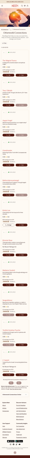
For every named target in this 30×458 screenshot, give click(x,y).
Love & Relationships (21, 408)
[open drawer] (2, 6)
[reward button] (25, 6)
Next (19, 383)
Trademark (19, 434)
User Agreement (20, 429)
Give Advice (5, 434)
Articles (4, 408)
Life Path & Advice (21, 411)
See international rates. (15, 389)
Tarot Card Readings (21, 414)
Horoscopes (5, 411)
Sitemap (4, 437)
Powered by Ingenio (21, 437)
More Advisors (20, 419)
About (4, 405)
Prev (11, 383)
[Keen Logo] (15, 6)
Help (3, 426)
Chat (22, 75)
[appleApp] (11, 442)
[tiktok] (16, 445)
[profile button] (27, 6)
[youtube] (19, 445)
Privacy (18, 432)
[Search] (22, 6)
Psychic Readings (20, 405)
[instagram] (10, 445)
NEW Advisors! (20, 416)
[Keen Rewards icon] (25, 6)
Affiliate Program (6, 432)
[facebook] (13, 445)
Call (9, 75)
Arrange (9, 225)
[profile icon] (27, 6)
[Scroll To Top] (15, 452)
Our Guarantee (20, 426)
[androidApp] (19, 442)
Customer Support (7, 429)
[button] (25, 395)
